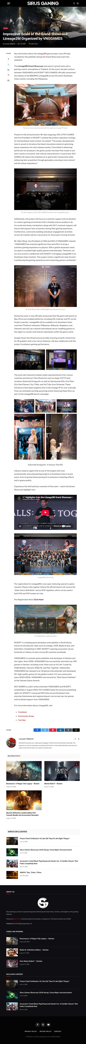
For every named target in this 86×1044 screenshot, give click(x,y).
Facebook (22, 712)
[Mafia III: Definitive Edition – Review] (12, 952)
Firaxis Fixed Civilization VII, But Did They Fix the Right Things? (44, 838)
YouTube (22, 720)
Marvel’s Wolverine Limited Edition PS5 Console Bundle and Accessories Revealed (22, 814)
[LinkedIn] (8, 70)
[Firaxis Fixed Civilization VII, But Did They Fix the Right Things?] (12, 841)
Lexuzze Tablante (10, 44)
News (5, 28)
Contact (57, 1031)
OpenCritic (16, 919)
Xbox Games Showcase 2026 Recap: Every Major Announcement (46, 850)
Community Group (26, 716)
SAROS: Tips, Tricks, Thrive (30, 872)
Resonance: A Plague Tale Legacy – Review (22, 784)
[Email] (8, 80)
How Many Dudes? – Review (31, 961)
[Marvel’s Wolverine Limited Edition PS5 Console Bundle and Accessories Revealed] (24, 800)
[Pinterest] (8, 75)
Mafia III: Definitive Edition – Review (34, 950)
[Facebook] (8, 59)
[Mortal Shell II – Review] (62, 771)
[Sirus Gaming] (43, 3)
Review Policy (45, 1031)
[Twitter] (8, 64)
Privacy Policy (31, 1031)
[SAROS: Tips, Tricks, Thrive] (12, 875)
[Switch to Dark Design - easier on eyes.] (74, 3)
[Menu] (8, 3)
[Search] (77, 3)
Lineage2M (42, 53)
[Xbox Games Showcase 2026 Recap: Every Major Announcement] (12, 852)
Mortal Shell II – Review (53, 784)
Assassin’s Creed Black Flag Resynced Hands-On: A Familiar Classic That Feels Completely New (49, 862)
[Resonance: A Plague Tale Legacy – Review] (24, 771)
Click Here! (39, 599)
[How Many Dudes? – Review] (12, 964)
